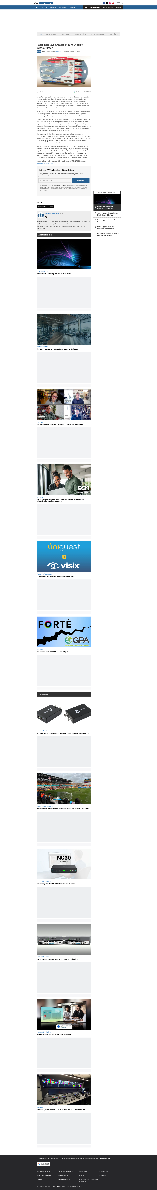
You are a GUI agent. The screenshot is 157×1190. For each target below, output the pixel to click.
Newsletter (87, 91)
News (39, 52)
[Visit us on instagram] (110, 3)
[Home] (36, 7)
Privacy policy (82, 1171)
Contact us (102, 1175)
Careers (39, 1179)
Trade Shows (114, 34)
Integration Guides (80, 34)
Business (53, 7)
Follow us (78, 91)
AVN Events (65, 34)
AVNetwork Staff (49, 51)
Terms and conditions (43, 1171)
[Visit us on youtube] (113, 3)
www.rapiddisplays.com (45, 163)
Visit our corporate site (103, 1158)
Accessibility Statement (44, 1175)
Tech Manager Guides (97, 34)
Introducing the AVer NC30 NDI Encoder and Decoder (107, 234)
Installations (63, 7)
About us (81, 1175)
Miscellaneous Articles (45, 207)
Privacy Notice (46, 187)
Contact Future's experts (65, 1171)
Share (41, 91)
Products (44, 7)
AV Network (58, 51)
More (72, 7)
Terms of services (62, 185)
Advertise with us (63, 1175)
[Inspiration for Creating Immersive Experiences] (107, 202)
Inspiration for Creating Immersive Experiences (105, 207)
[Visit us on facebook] (104, 3)
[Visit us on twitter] (107, 3)
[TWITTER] (46, 216)
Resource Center (51, 34)
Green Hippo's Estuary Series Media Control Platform (107, 214)
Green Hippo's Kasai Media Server (106, 221)
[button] (119, 3)
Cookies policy (103, 1171)
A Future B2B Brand (64, 1179)
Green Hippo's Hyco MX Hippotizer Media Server (105, 227)
